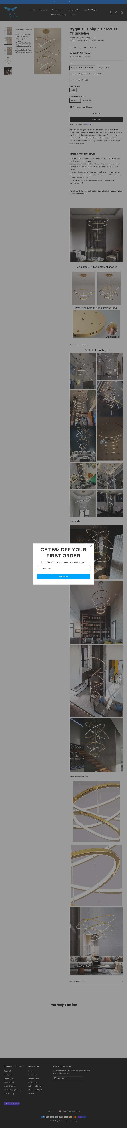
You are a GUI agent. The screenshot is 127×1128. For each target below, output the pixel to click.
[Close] (91, 545)
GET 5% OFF (63, 576)
